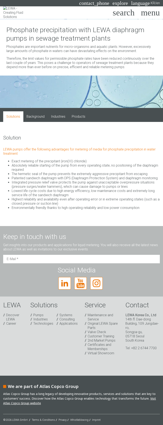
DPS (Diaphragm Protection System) (91, 178)
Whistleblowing (79, 419)
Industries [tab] (58, 117)
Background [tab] (36, 117)
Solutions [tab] (13, 117)
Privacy (63, 419)
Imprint (96, 419)
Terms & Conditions (43, 419)
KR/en (145, 3)
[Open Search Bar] (124, 12)
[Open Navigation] (150, 12)
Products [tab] (78, 117)
